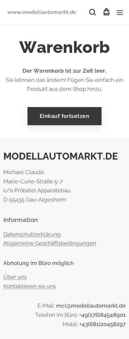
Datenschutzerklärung (32, 234)
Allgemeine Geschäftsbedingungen (49, 243)
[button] (92, 12)
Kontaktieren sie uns (29, 286)
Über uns (15, 277)
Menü (119, 12)
